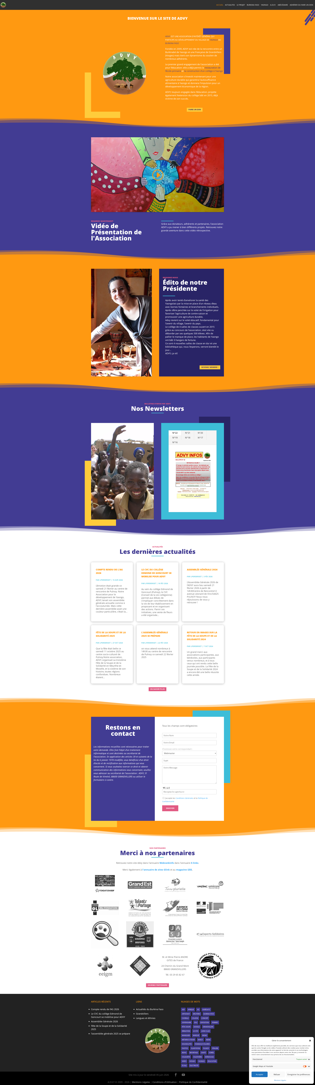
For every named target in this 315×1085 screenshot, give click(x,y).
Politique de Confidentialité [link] (193, 1082)
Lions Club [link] (205, 1031)
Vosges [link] (192, 1061)
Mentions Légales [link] (280, 1080)
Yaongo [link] (264, 5)
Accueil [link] (219, 5)
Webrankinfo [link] (166, 862)
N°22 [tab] (175, 432)
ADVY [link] (167, 36)
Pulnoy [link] (206, 1048)
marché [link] (196, 1035)
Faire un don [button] (195, 110)
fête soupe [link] (186, 1027)
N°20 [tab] (200, 432)
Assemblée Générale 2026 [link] (202, 569)
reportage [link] (194, 1053)
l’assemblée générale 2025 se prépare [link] (154, 634)
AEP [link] (183, 1010)
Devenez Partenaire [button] (157, 985)
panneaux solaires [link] (202, 1044)
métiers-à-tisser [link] (188, 1040)
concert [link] (204, 1018)
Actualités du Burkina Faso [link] (149, 1009)
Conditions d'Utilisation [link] (164, 1082)
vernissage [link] (209, 1057)
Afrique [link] (191, 1010)
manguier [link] (186, 1035)
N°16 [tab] (175, 442)
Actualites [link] (230, 5)
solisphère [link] (197, 1057)
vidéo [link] (184, 1061)
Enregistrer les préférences (298, 1074)
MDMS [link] (204, 1035)
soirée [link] (211, 1053)
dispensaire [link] (186, 1022)
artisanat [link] (186, 1014)
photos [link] (185, 1048)
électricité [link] (194, 1065)
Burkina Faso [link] (253, 5)
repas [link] (184, 1053)
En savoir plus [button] (157, 689)
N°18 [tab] (187, 437)
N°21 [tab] (187, 432)
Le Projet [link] (241, 5)
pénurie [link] (215, 1048)
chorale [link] (185, 1018)
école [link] (184, 1065)
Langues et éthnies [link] (145, 1018)
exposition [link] (204, 1022)
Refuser (277, 1074)
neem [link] (208, 1040)
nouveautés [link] (187, 1044)
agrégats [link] (206, 1010)
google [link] (197, 1027)
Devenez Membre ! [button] (210, 367)
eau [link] (195, 1022)
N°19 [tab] (175, 437)
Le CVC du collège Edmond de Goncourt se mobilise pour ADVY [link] (156, 573)
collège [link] (195, 1018)
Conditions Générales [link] (184, 798)
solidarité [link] (186, 1057)
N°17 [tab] (200, 437)
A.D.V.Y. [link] (273, 5)
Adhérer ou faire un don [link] (301, 5)
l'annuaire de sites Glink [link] (156, 869)
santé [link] (203, 1053)
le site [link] (195, 1031)
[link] (3, 4)
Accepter (259, 1074)
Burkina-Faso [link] (209, 1014)
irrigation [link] (186, 1031)
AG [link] (198, 1010)
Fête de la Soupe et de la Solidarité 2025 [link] (111, 634)
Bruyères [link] (196, 1014)
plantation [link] (195, 1048)
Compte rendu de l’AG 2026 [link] (109, 571)
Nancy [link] (200, 1040)
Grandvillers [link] (142, 1013)
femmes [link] (215, 1022)
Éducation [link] (212, 1061)
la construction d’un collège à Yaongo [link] (203, 70)
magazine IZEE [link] (184, 869)
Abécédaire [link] (283, 5)
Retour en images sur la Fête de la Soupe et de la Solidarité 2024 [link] (202, 636)
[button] (310, 1040)
